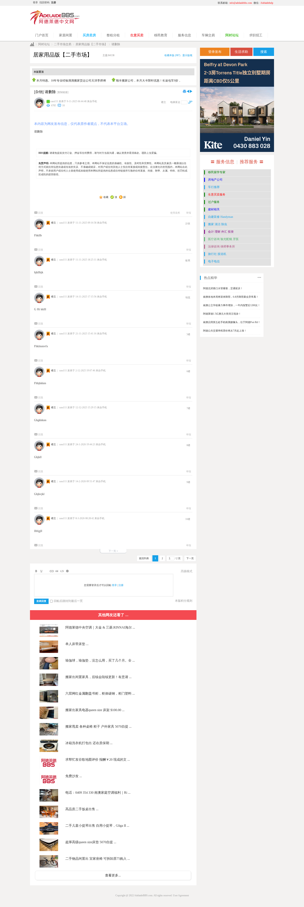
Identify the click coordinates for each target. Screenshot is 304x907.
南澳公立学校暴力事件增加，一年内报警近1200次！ (231, 305)
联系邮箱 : (235, 2)
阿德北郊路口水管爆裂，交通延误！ (223, 288)
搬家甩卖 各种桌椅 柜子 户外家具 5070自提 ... (98, 726)
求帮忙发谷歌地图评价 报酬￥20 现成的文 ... (97, 759)
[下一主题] (191, 91)
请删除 (115, 44)
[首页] (32, 44)
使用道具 (175, 212)
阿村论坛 (44, 44)
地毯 (187, 297)
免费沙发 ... (73, 776)
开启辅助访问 (176, 3)
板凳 (187, 260)
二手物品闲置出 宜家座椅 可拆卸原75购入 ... (97, 858)
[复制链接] (62, 92)
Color (41, 571)
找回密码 (44, 2)
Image (46, 571)
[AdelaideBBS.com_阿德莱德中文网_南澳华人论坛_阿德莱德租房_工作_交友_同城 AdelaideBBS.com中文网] (55, 23)
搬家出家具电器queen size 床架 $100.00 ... (94, 710)
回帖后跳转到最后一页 (68, 601)
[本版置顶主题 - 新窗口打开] (34, 80)
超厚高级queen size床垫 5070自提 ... (90, 842)
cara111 (54, 101)
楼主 (163, 102)
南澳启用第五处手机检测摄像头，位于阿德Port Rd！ (231, 322)
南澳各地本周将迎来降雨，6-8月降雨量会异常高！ (231, 296)
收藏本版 (172, 55)
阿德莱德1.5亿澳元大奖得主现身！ (222, 313)
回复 (40, 212)
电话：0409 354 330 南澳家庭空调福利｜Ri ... (97, 792)
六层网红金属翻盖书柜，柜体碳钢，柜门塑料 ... (100, 693)
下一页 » (113, 550)
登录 (35, 2)
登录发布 (214, 51)
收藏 (105, 197)
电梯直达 (175, 102)
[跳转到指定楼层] (190, 102)
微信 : (263, 2)
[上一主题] (188, 91)
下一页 (190, 558)
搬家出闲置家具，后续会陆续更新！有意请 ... (98, 677)
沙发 (187, 223)
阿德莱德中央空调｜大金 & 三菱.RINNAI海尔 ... (100, 627)
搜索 (263, 51)
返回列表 (144, 558)
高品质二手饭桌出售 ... (81, 809)
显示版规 (187, 55)
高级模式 (186, 571)
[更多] (259, 277)
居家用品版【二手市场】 (91, 44)
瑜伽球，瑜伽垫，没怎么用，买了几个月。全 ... (100, 660)
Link (52, 571)
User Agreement (181, 895)
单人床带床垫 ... (77, 644)
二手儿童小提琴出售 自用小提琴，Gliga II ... (97, 825)
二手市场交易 (62, 44)
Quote (57, 571)
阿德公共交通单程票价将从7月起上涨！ (225, 330)
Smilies (67, 571)
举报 (188, 212)
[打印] (184, 91)
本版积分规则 (183, 600)
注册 (53, 2)
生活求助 (241, 51)
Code (62, 571)
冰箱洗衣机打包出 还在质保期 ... (89, 743)
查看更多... (113, 875)
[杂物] (39, 92)
